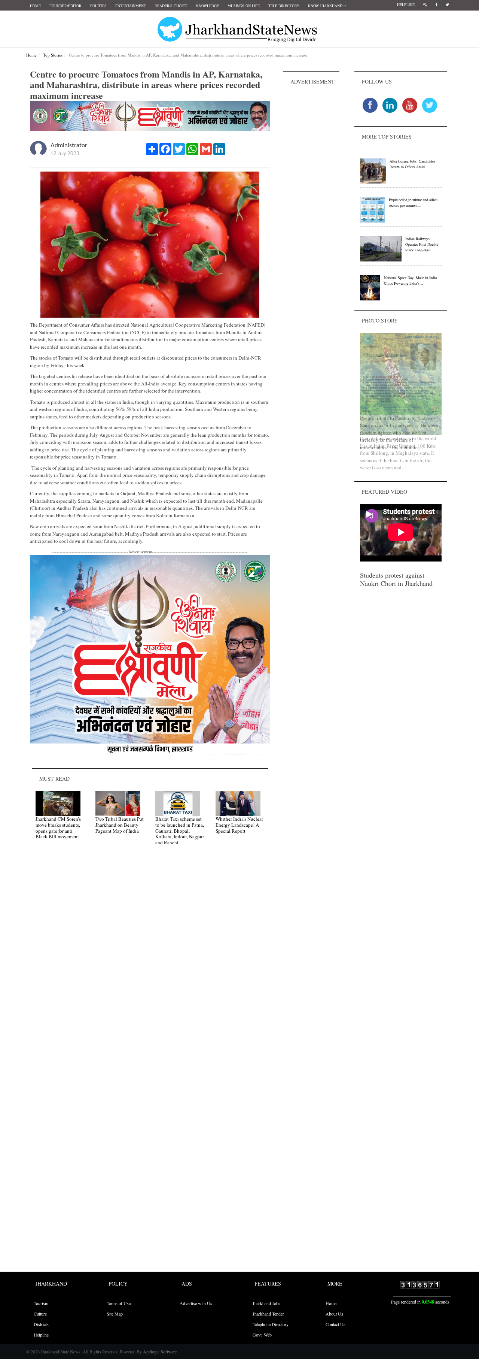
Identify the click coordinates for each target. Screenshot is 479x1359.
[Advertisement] (311, 206)
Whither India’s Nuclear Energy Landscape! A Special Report (239, 824)
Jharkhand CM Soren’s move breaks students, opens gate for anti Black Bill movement (58, 827)
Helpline (406, 4)
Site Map (115, 1314)
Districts (41, 1324)
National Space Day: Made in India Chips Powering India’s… (410, 280)
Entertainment (130, 5)
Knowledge (207, 5)
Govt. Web (262, 1335)
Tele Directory (283, 5)
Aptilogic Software (159, 1352)
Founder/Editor (65, 5)
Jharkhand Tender (268, 1314)
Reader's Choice (171, 5)
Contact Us (335, 1324)
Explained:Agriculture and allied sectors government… (413, 202)
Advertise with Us (196, 1303)
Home (35, 5)
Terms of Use (119, 1303)
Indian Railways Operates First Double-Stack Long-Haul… (422, 244)
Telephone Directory (271, 1324)
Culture (40, 1314)
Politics (98, 5)
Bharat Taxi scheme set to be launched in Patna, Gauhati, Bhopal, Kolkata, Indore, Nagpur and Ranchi (179, 830)
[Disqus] (150, 957)
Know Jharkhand (326, 5)
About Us (334, 1314)
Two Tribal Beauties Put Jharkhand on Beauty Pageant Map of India (119, 824)
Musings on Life (244, 5)
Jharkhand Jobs (266, 1303)
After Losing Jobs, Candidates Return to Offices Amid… (412, 163)
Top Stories (52, 55)
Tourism (41, 1303)
